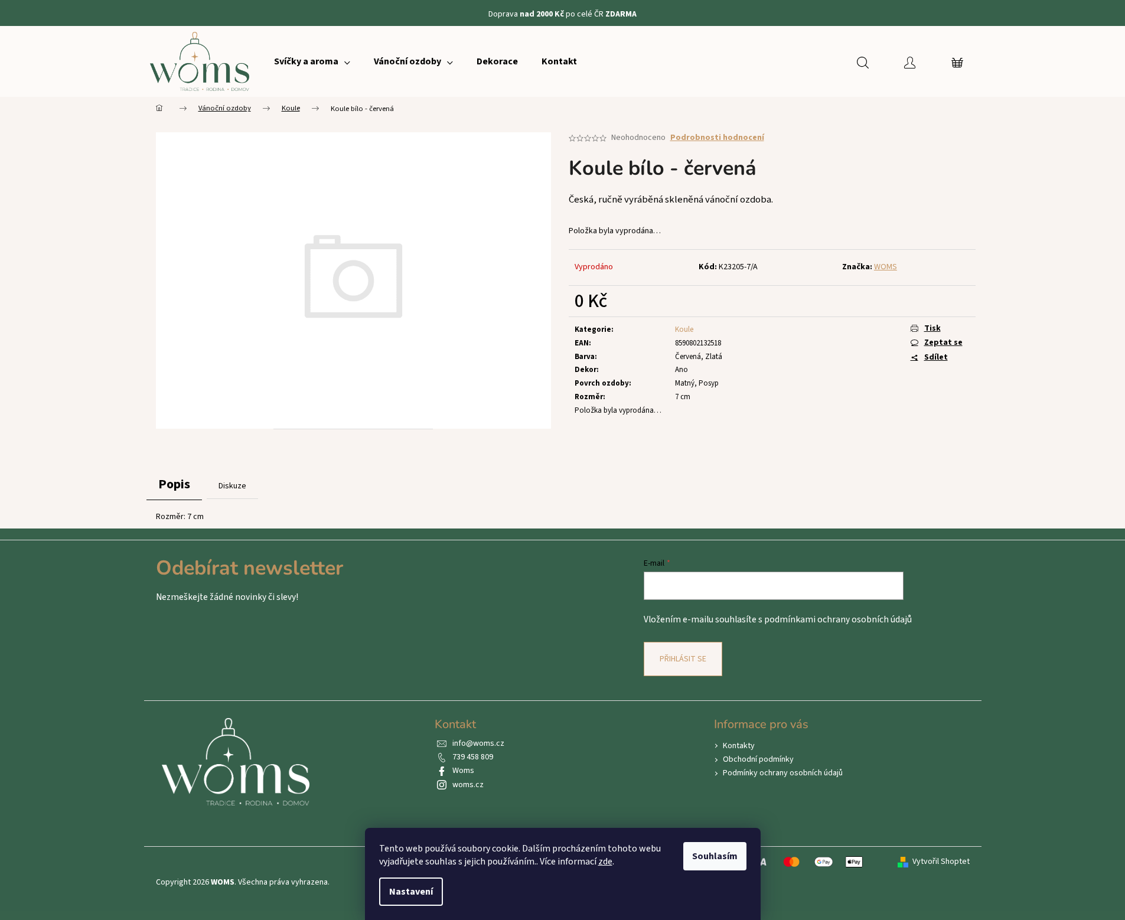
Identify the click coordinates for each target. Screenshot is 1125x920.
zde (605, 861)
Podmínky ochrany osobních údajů (783, 773)
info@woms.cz (478, 743)
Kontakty (739, 746)
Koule (684, 329)
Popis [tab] (174, 484)
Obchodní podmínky (758, 759)
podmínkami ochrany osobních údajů (838, 619)
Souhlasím (715, 856)
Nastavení (411, 891)
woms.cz (468, 785)
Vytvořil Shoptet (941, 861)
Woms (463, 771)
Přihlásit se (683, 659)
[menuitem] (312, 61)
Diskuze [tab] (232, 486)
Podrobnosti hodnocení (717, 137)
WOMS (885, 267)
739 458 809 (472, 757)
